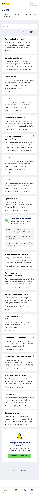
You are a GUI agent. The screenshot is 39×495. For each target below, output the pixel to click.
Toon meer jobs (19, 470)
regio (14, 32)
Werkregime (22, 32)
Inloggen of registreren (19, 456)
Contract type (6, 32)
